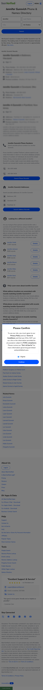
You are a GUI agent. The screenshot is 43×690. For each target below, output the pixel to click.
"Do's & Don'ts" (27, 345)
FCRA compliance (29, 343)
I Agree (22, 357)
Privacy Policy (15, 336)
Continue (21, 362)
